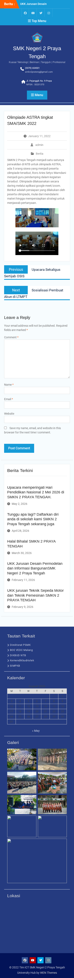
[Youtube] (33, 12)
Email (8, 399)
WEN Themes (48, 972)
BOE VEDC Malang (21, 650)
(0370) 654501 (32, 68)
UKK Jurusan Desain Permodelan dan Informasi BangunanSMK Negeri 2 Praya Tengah (34, 568)
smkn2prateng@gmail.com (39, 72)
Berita (39, 153)
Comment (11, 337)
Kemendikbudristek (22, 660)
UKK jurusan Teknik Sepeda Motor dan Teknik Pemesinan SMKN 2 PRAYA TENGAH (35, 595)
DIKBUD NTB (18, 655)
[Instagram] (49, 12)
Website (9, 413)
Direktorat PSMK (20, 644)
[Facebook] (25, 12)
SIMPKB (15, 665)
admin (39, 145)
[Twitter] (41, 12)
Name (9, 384)
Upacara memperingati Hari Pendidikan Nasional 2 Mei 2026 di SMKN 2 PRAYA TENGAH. (35, 492)
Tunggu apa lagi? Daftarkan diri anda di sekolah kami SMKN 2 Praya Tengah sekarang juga (33, 519)
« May (36, 730)
